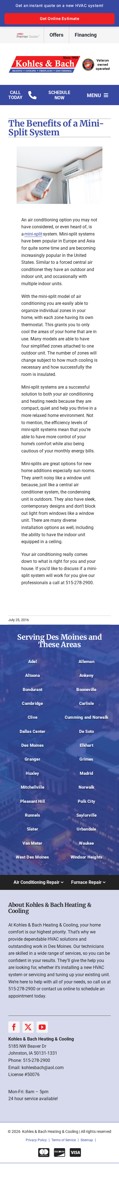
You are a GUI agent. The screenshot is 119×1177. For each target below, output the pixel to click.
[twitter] (28, 1027)
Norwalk (87, 787)
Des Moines (32, 745)
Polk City (86, 801)
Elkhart (86, 745)
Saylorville (86, 815)
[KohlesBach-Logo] (59, 56)
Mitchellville (32, 787)
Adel (32, 661)
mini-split (33, 234)
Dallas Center (33, 731)
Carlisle (86, 703)
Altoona (32, 675)
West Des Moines (32, 857)
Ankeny (86, 675)
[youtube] (42, 1027)
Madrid (86, 773)
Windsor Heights (86, 857)
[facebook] (14, 1027)
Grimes (86, 759)
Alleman (86, 661)
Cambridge (32, 703)
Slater (32, 829)
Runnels (32, 815)
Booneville (86, 689)
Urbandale (86, 829)
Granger (32, 759)
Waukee (86, 843)
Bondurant (32, 689)
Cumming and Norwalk (86, 717)
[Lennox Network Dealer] (30, 35)
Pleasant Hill (32, 801)
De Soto (86, 731)
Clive (32, 717)
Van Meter (32, 843)
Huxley (32, 773)
